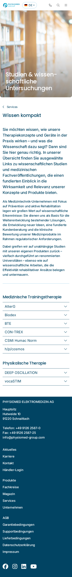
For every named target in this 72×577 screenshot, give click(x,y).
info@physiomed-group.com (24, 437)
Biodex (10, 315)
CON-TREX (14, 332)
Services (12, 107)
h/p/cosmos (14, 349)
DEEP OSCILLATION (21, 373)
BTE (8, 323)
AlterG (10, 306)
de (30, 5)
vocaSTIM (13, 381)
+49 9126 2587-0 (28, 428)
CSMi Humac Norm (21, 340)
